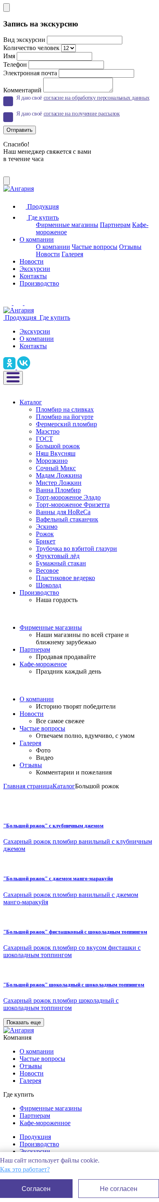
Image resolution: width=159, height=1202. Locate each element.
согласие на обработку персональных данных (97, 98)
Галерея (72, 254)
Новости (48, 254)
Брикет (45, 541)
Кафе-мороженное (45, 1122)
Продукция (35, 1136)
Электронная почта (30, 73)
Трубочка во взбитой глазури (76, 548)
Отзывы (130, 246)
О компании (37, 239)
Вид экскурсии (24, 39)
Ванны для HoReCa (63, 511)
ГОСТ (44, 438)
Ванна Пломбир (58, 489)
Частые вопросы (94, 246)
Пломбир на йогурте (64, 416)
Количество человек (31, 47)
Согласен (36, 1188)
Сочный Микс (56, 468)
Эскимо (46, 526)
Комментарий (22, 90)
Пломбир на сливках (65, 409)
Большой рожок (58, 446)
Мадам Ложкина (59, 475)
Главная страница (28, 786)
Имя (9, 55)
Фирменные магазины (67, 224)
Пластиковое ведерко (65, 577)
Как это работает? (25, 1169)
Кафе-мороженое (43, 664)
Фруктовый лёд (58, 555)
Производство (39, 283)
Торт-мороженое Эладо (68, 497)
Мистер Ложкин (59, 482)
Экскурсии (35, 268)
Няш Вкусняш (55, 453)
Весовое (47, 570)
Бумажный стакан (61, 563)
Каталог (31, 402)
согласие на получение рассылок (82, 114)
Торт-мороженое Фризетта (73, 504)
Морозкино (52, 460)
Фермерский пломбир (66, 424)
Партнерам (115, 224)
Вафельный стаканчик (67, 519)
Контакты (33, 276)
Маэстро (48, 431)
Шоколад (48, 585)
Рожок (45, 533)
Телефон (15, 64)
